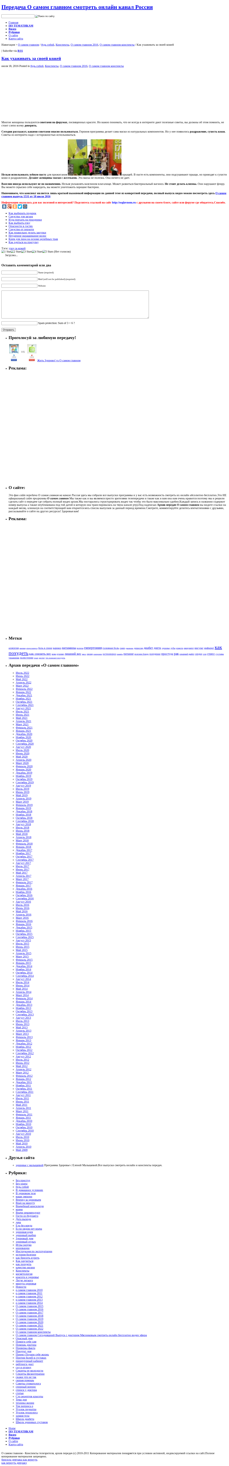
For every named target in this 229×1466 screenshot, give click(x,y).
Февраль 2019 (24, 805)
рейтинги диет (25, 1364)
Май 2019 (22, 795)
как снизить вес (40, 654)
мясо (84, 654)
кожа (54, 654)
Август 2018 (23, 824)
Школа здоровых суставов (32, 1422)
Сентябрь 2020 (25, 743)
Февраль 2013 (24, 1037)
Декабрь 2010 (24, 1120)
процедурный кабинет (29, 1360)
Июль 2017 (22, 866)
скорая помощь (25, 1380)
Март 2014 (22, 995)
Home (12, 1428)
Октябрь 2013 (24, 1011)
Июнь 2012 (22, 1062)
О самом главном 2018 (29, 1315)
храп (36, 658)
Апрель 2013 (23, 1030)
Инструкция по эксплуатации (34, 1251)
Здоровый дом (24, 1238)
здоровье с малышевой (29, 1165)
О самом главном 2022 (29, 1328)
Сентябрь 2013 (25, 1014)
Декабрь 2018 (24, 811)
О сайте (13, 35)
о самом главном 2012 (29, 1296)
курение (60, 654)
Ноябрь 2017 (23, 853)
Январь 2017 (23, 885)
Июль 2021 (22, 711)
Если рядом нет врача (29, 1228)
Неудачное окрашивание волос (27, 235)
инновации (23, 1248)
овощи (90, 654)
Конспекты (62, 44)
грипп (122, 648)
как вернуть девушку (14, 1462)
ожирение (97, 654)
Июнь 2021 (22, 714)
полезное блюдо (141, 654)
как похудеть (23, 1264)
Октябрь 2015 (24, 933)
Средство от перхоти (21, 229)
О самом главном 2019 (29, 1319)
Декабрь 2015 (24, 927)
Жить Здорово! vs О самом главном (59, 360)
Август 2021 (23, 708)
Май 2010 (22, 1143)
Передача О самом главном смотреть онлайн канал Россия (77, 7)
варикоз (57, 648)
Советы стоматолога (28, 1383)
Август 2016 (23, 901)
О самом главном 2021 (29, 1325)
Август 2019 (23, 785)
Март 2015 (22, 956)
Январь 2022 (23, 692)
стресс (211, 653)
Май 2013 (22, 1027)
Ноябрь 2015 (23, 930)
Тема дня (21, 1399)
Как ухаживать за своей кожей (31, 58)
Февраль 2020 (24, 766)
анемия (23, 648)
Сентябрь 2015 (25, 937)
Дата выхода (23, 1219)
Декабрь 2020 (24, 734)
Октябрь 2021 (24, 701)
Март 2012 (22, 1072)
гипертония (93, 648)
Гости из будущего (27, 1215)
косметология (24, 1273)
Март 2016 (22, 917)
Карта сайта (16, 38)
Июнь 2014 (22, 985)
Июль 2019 (22, 788)
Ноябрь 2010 (23, 1124)
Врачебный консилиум (30, 1206)
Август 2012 (23, 1056)
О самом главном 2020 (29, 1322)
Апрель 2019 (23, 798)
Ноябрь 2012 (23, 1046)
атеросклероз (32, 648)
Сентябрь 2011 (24, 1091)
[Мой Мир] (25, 206)
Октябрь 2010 (24, 1127)
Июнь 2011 (22, 1101)
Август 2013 (23, 1017)
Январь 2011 (23, 1117)
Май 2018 (22, 834)
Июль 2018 (22, 827)
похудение (154, 653)
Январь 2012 (23, 1079)
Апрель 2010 (23, 1146)
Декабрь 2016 (24, 888)
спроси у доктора (26, 1389)
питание (128, 653)
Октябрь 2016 (24, 895)
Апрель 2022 (23, 682)
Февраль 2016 (24, 921)
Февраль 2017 (24, 882)
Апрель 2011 (23, 1108)
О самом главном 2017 (29, 1312)
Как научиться (24, 1261)
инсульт (198, 647)
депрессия (138, 648)
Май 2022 (22, 679)
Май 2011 (21, 1104)
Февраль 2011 (24, 1114)
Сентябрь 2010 (25, 1130)
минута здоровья (26, 1283)
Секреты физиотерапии (30, 1373)
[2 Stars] (16, 251)
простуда (167, 654)
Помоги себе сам (26, 1341)
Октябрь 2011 (24, 1088)
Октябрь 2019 (24, 779)
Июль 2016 (22, 904)
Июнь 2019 (22, 792)
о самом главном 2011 (29, 1293)
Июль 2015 (22, 943)
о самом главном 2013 (29, 1299)
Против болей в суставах (31, 1357)
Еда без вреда (24, 1225)
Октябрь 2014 (24, 972)
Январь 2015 (23, 962)
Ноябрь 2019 (23, 776)
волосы (80, 648)
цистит (42, 658)
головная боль (111, 648)
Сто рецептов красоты (29, 1396)
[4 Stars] (37, 251)
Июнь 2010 (22, 1140)
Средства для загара (21, 216)
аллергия (14, 648)
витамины (69, 648)
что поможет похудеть (55, 658)
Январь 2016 (23, 924)
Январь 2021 (23, 730)
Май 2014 (22, 988)
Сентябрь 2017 (25, 859)
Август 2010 (23, 1133)
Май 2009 (22, 1149)
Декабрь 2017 (24, 850)
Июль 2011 (22, 1098)
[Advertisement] (31, 93)
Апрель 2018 (23, 837)
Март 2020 (22, 763)
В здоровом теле (26, 1193)
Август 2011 (23, 1095)
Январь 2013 (23, 1040)
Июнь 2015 (22, 946)
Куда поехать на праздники (25, 219)
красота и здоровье (27, 1277)
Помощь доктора (26, 1344)
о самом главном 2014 (29, 1302)
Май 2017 (22, 872)
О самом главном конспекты (117, 44)
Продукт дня (23, 1351)
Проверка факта (25, 1348)
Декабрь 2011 (24, 1082)
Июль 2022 (22, 672)
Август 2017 (23, 863)
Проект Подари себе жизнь (32, 1354)
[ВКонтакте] (4, 206)
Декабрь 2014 (24, 966)
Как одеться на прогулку (24, 242)
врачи (19, 1209)
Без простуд (23, 1180)
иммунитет (189, 648)
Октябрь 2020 (24, 740)
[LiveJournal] (30, 206)
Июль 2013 (22, 1021)
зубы (173, 648)
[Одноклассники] (15, 206)
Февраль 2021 (24, 727)
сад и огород (23, 1367)
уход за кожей (17, 248)
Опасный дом (24, 1338)
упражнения (14, 658)
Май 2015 (22, 950)
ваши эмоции (24, 1196)
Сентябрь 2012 (25, 1053)
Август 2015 (23, 940)
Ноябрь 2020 (23, 737)
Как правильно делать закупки (27, 232)
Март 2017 (22, 879)
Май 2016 (22, 911)
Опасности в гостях (21, 226)
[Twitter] (20, 206)
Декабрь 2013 (24, 1004)
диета (157, 648)
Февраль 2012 (24, 1075)
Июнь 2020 (22, 753)
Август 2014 (23, 979)
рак (176, 654)
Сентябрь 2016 (25, 898)
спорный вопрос (26, 1386)
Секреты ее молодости (29, 1370)
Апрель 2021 (23, 721)
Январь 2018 (23, 846)
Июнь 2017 (22, 869)
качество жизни (25, 1267)
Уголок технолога (27, 1412)
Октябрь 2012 (24, 1050)
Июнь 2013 (22, 1024)
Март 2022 (22, 685)
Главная (13, 22)
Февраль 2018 (24, 843)
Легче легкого (24, 1280)
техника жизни (25, 1402)
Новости (21, 1286)
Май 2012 (22, 1066)
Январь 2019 (23, 808)
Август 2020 (23, 746)
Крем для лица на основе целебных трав (33, 239)
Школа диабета (25, 1419)
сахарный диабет (186, 654)
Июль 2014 (22, 982)
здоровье (166, 648)
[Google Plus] (9, 206)
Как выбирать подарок (22, 213)
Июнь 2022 (22, 676)
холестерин (26, 657)
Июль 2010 (22, 1137)
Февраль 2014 (24, 998)
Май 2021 (22, 717)
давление (129, 648)
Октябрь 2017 (24, 856)
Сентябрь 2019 (25, 782)
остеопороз (109, 653)
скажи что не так (26, 1377)
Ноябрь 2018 (23, 814)
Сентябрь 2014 (25, 975)
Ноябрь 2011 (23, 1085)
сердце (198, 653)
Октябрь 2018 (24, 817)
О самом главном (28, 44)
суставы (220, 654)
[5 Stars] (48, 251)
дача (18, 1222)
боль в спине (45, 648)
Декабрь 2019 (24, 772)
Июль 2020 (22, 750)
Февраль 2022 (24, 688)
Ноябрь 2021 (23, 698)
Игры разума (23, 1244)
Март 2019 (22, 801)
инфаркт (209, 648)
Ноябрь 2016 (23, 892)
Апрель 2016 (23, 914)
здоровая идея (24, 1232)
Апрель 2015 (23, 953)
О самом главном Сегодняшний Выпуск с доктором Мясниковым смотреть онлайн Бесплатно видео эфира (81, 1335)
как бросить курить (27, 1257)
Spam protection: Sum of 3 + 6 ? (56, 323)
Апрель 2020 (23, 759)
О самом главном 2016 (84, 44)
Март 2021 (22, 724)
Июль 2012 (22, 1059)
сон (204, 654)
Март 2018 (22, 840)
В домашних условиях (29, 1190)
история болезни (26, 1254)
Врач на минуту (25, 1203)
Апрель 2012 (23, 1069)
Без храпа (21, 1183)
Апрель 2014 (23, 992)
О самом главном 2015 (29, 1306)
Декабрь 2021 (24, 695)
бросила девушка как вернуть (19, 1459)
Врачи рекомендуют (28, 1212)
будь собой (47, 44)
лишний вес (73, 654)
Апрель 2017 (23, 875)
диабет (148, 648)
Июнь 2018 (22, 830)
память (120, 654)
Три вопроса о (24, 1406)
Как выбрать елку (19, 222)
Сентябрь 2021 (25, 705)
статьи (20, 1393)
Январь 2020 (23, 769)
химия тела (22, 1415)
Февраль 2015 (24, 959)
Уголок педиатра (26, 1409)
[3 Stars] (26, 251)
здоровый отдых (26, 1241)
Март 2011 (22, 1111)
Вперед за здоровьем (28, 1199)
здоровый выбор (26, 1235)
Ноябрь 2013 (23, 1008)
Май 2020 (22, 756)
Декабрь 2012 (24, 1043)
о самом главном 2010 (29, 1290)
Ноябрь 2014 (23, 969)
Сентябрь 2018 (25, 821)
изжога (179, 648)
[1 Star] (6, 251)
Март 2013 (22, 1033)
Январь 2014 (23, 1001)
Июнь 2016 (22, 908)
